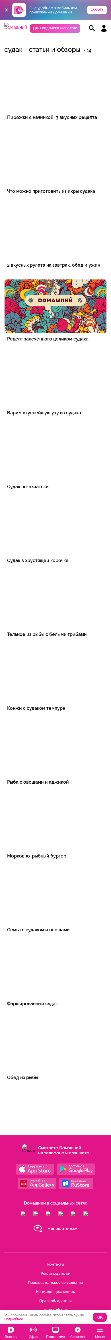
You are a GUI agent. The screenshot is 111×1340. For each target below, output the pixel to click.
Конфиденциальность (55, 1292)
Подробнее (13, 1319)
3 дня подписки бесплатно (55, 28)
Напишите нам (62, 1228)
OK (100, 1317)
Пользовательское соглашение (55, 1282)
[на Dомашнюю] (15, 27)
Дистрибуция (55, 1310)
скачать (97, 9)
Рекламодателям (56, 1273)
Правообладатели (55, 1301)
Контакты (55, 1264)
